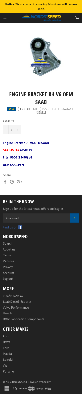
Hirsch (7, 313)
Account (8, 273)
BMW (6, 342)
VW (5, 365)
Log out (8, 279)
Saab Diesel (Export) (17, 302)
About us (9, 249)
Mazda (7, 354)
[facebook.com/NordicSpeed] (12, 228)
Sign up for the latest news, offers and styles (33, 209)
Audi (6, 336)
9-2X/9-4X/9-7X (13, 296)
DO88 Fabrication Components (23, 319)
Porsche (8, 371)
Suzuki (8, 360)
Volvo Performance (16, 307)
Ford (6, 348)
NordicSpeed (19, 382)
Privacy (8, 267)
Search (7, 243)
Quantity (8, 120)
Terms (7, 255)
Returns (8, 261)
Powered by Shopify (39, 382)
